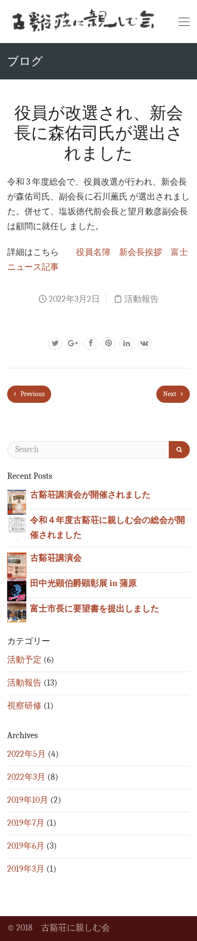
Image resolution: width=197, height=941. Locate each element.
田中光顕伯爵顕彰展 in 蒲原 (83, 583)
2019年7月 (25, 823)
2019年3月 (25, 869)
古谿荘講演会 (56, 558)
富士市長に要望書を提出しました (94, 609)
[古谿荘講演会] (16, 566)
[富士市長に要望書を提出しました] (16, 612)
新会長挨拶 (140, 252)
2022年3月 (26, 777)
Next (170, 394)
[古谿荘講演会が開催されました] (16, 503)
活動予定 (24, 660)
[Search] (179, 449)
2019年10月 (27, 800)
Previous (31, 394)
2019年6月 (25, 846)
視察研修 (24, 706)
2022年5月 (26, 754)
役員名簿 (93, 252)
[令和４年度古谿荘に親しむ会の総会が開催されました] (16, 528)
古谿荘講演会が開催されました (90, 495)
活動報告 (141, 299)
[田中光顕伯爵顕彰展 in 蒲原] (16, 591)
